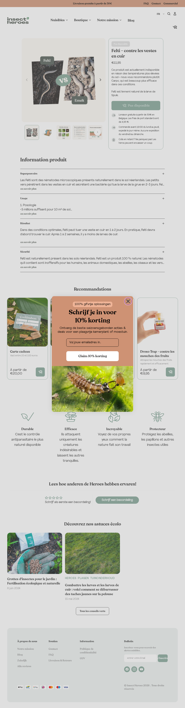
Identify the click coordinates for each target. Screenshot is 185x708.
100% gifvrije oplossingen (93, 304)
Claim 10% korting (92, 356)
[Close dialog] (128, 301)
